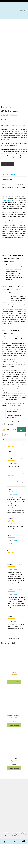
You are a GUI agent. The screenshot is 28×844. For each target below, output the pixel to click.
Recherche (14, 841)
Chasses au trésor (8, 832)
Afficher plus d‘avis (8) (14, 638)
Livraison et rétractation (11, 835)
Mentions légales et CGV (16, 834)
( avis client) (13, 115)
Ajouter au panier (7, 164)
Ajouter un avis (21, 429)
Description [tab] (5, 174)
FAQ (24, 834)
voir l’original (15, 448)
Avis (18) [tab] (13, 174)
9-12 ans (15, 200)
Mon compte (4, 841)
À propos (20, 835)
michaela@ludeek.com (15, 1)
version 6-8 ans (6, 200)
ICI (16, 145)
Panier (21, 840)
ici (12, 409)
